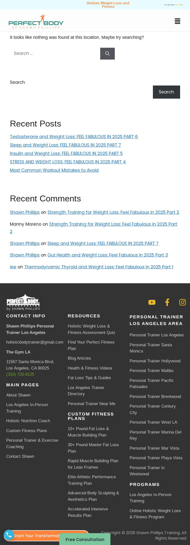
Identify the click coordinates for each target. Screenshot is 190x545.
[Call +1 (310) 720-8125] (9, 535)
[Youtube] (152, 302)
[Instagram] (182, 302)
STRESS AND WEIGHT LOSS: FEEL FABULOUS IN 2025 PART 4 (68, 162)
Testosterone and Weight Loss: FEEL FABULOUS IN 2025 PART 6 (74, 137)
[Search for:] (55, 53)
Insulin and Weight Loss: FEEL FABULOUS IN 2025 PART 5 (66, 153)
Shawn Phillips (25, 212)
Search (17, 82)
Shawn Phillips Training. (158, 533)
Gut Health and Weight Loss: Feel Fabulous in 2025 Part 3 (108, 255)
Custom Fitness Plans (91, 416)
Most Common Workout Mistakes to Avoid (54, 170)
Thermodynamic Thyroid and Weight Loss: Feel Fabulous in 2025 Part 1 (98, 267)
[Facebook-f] (167, 302)
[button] (178, 21)
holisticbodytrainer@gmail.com (34, 342)
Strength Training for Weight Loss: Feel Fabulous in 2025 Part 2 (113, 212)
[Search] (107, 54)
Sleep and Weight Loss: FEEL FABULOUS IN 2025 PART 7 (65, 145)
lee (13, 267)
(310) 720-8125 (20, 374)
